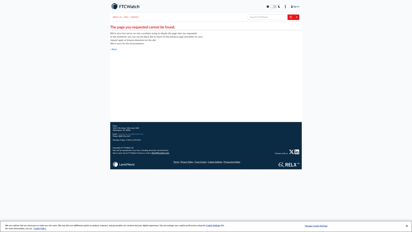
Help (126, 17)
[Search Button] (291, 17)
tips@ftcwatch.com (160, 153)
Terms (176, 162)
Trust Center (200, 162)
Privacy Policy (187, 162)
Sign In (296, 7)
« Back (113, 49)
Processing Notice (232, 162)
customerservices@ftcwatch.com (130, 134)
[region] (206, 226)
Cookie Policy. (39, 229)
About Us (117, 17)
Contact (135, 17)
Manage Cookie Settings (316, 226)
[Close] (406, 226)
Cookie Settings (215, 162)
